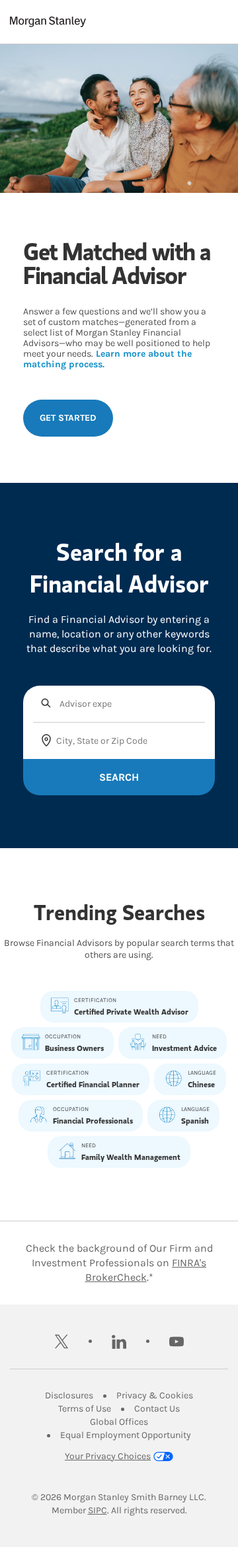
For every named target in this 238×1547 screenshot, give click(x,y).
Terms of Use (84, 1408)
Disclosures (69, 1395)
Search (119, 777)
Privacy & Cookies (154, 1395)
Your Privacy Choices (108, 1456)
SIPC (97, 1510)
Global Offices (119, 1421)
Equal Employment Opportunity (125, 1435)
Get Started (68, 417)
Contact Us (157, 1408)
